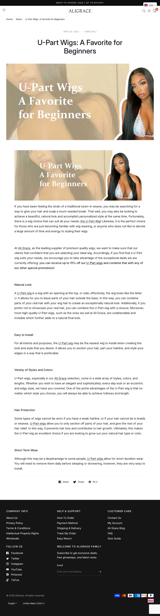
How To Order (65, 517)
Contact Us (114, 517)
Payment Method (67, 523)
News (19, 19)
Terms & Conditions (18, 528)
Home (9, 19)
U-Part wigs (94, 263)
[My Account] (149, 11)
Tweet (81, 482)
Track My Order (66, 533)
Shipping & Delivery (69, 528)
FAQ (110, 533)
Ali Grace (24, 248)
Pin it (95, 482)
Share (66, 482)
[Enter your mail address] (100, 572)
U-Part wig (24, 293)
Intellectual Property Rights (22, 533)
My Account (115, 523)
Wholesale (12, 538)
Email (60, 565)
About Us (12, 517)
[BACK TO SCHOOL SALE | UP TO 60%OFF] (80, 3)
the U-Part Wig (90, 221)
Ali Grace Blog (116, 528)
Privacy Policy (14, 523)
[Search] (144, 11)
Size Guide (114, 538)
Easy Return (64, 538)
